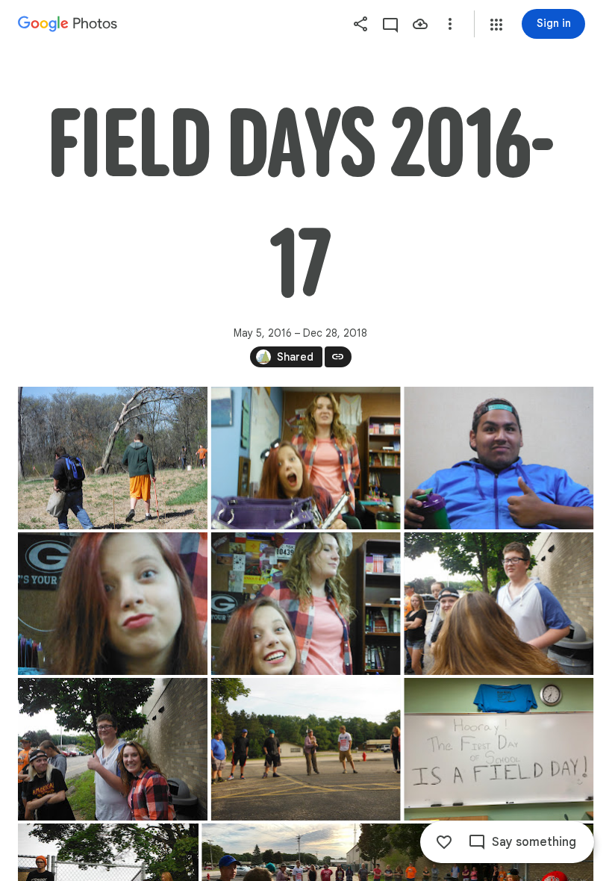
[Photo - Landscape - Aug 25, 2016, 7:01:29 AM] (112, 603)
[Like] (444, 842)
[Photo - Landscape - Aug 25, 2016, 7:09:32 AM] (112, 749)
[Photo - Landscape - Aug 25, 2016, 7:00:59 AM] (306, 458)
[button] (496, 25)
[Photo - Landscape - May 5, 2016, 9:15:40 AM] (112, 458)
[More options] (450, 24)
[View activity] (390, 24)
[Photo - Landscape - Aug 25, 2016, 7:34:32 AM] (498, 749)
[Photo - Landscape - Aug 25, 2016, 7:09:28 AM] (498, 603)
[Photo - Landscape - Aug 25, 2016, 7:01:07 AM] (498, 458)
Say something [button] (534, 842)
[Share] (360, 24)
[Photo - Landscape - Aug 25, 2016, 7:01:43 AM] (306, 603)
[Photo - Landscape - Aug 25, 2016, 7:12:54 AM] (306, 749)
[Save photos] (420, 24)
